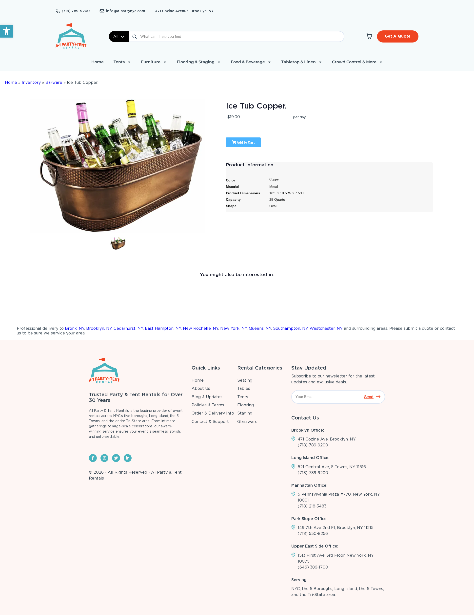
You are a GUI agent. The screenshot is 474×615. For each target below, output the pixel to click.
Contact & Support (210, 421)
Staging (244, 413)
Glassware (247, 421)
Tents (119, 62)
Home (97, 62)
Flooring (245, 405)
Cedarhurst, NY (128, 328)
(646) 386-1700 (313, 567)
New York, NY (233, 328)
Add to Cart (245, 142)
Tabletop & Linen (298, 62)
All (115, 36)
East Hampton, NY (163, 328)
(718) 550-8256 (313, 533)
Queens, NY (260, 328)
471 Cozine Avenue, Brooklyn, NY (184, 11)
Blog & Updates (207, 397)
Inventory (31, 82)
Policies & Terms (208, 405)
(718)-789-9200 (313, 445)
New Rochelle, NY (200, 328)
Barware (53, 82)
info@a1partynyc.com (125, 11)
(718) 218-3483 (312, 506)
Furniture (150, 62)
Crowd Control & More (354, 62)
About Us (201, 388)
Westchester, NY (326, 328)
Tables (243, 388)
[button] (6, 31)
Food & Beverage (248, 62)
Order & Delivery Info (213, 413)
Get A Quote (398, 36)
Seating (244, 380)
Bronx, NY (74, 328)
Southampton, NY (290, 328)
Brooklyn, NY (99, 328)
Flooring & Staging (196, 62)
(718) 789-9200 (76, 11)
